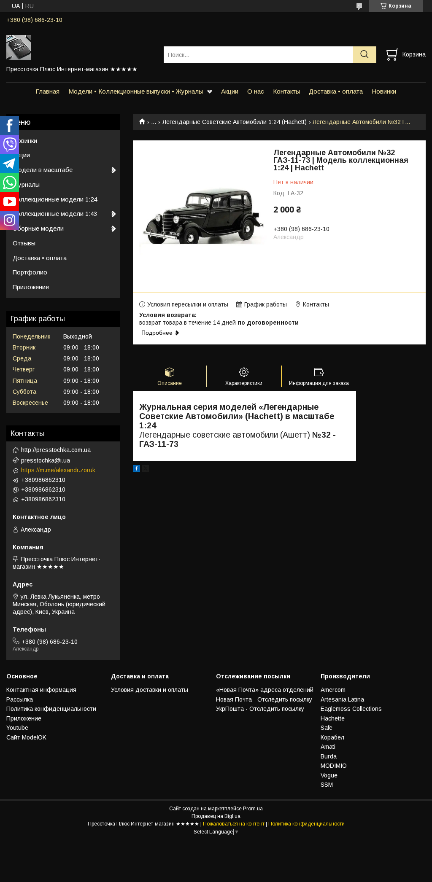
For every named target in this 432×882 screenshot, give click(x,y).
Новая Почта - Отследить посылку (264, 699)
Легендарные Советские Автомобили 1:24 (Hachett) (234, 121)
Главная (47, 91)
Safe (326, 727)
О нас (255, 91)
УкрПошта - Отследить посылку (260, 708)
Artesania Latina (342, 699)
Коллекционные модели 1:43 (55, 213)
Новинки (384, 91)
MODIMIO (334, 765)
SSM (327, 784)
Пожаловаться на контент (234, 824)
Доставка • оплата (336, 91)
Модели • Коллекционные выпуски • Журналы (135, 91)
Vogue (329, 775)
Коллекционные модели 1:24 (55, 199)
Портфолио (30, 272)
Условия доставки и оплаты (149, 689)
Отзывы (24, 243)
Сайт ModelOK (26, 737)
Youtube (17, 727)
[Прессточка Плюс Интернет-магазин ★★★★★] (79, 46)
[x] (145, 469)
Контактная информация (41, 689)
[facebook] (136, 469)
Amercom (333, 689)
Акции (229, 91)
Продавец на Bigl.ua (216, 816)
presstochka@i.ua (45, 460)
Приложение (31, 286)
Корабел (332, 737)
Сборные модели (38, 228)
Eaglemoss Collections (351, 708)
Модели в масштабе (43, 169)
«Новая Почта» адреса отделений (264, 689)
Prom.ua (253, 809)
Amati (328, 746)
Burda (329, 756)
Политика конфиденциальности (51, 708)
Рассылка (19, 699)
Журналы (26, 184)
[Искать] (364, 54)
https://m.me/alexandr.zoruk (58, 470)
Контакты (286, 91)
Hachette (333, 718)
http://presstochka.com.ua (56, 449)
